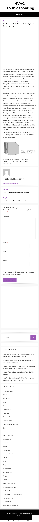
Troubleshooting (8, 498)
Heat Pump (6, 450)
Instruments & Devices (10, 454)
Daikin (5, 428)
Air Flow (5, 395)
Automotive (6, 398)
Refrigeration (7, 472)
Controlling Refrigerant (10, 424)
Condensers (6, 413)
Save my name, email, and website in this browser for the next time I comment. (18, 273)
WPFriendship (18, 516)
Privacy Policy (12, 521)
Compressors (7, 409)
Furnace (5, 443)
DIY (4, 432)
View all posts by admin (10, 183)
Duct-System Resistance (16, 161)
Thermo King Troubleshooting (12, 494)
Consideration (7, 417)
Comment (6, 216)
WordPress (31, 516)
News (4, 461)
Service (5, 480)
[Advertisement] (19, 48)
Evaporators (7, 439)
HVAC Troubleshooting (25, 513)
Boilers (5, 406)
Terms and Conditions (24, 521)
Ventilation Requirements (19, 159)
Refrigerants (7, 468)
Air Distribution (8, 391)
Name (5, 242)
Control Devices (8, 420)
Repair (5, 476)
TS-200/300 (7, 502)
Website (5, 260)
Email (5, 251)
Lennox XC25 (7, 457)
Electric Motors (8, 435)
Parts (4, 465)
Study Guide (6, 491)
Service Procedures (9, 483)
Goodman (6, 446)
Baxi (4, 402)
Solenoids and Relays (9, 487)
